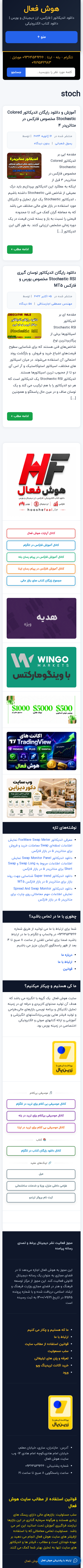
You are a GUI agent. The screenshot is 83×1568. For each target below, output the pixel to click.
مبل (41, 1174)
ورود (65, 1372)
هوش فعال (41, 8)
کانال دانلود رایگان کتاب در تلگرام (41, 1151)
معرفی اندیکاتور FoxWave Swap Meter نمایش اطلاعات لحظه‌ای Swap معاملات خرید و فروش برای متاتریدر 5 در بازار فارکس (40, 845)
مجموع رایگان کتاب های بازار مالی (41, 581)
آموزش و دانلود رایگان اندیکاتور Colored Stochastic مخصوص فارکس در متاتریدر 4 (41, 119)
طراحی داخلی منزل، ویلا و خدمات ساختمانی (41, 1186)
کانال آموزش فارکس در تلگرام (41, 545)
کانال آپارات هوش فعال (41, 533)
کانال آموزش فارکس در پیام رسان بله (41, 557)
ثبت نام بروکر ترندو (41, 1197)
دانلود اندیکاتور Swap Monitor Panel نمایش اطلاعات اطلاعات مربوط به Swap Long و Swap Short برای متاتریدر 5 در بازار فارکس (40, 863)
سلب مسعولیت (58, 1351)
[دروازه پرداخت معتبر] (64, 1074)
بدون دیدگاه (42, 143)
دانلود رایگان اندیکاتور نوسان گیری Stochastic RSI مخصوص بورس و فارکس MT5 (46, 279)
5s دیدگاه (25, 304)
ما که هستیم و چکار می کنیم (47, 1330)
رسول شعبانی (63, 143)
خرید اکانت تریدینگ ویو (52, 1365)
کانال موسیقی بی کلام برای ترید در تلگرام (41, 1104)
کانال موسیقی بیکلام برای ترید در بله (41, 1116)
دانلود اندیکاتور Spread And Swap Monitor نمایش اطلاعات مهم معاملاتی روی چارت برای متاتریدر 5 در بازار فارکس (41, 894)
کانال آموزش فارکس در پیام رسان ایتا (41, 569)
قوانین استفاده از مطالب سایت (46, 1344)
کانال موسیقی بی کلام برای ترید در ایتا (41, 1127)
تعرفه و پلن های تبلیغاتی (51, 1358)
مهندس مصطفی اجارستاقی (54, 304)
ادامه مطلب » (20, 249)
